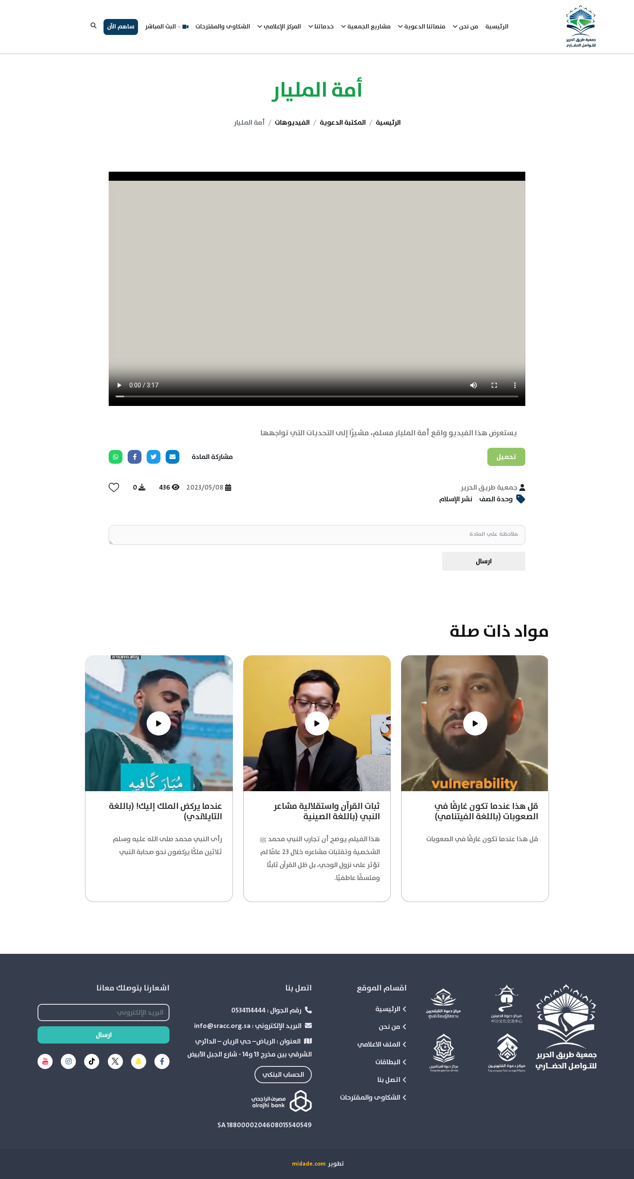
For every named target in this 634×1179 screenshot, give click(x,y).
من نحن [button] (468, 26)
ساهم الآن (121, 26)
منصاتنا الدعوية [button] (424, 26)
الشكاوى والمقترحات (222, 26)
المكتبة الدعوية (343, 122)
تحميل (506, 456)
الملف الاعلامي (378, 1044)
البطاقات (387, 1062)
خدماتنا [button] (323, 26)
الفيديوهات (292, 122)
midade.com (309, 1164)
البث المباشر (160, 26)
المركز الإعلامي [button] (281, 26)
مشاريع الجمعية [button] (368, 26)
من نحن (389, 1027)
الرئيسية (496, 26)
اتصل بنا (388, 1080)
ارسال (484, 561)
